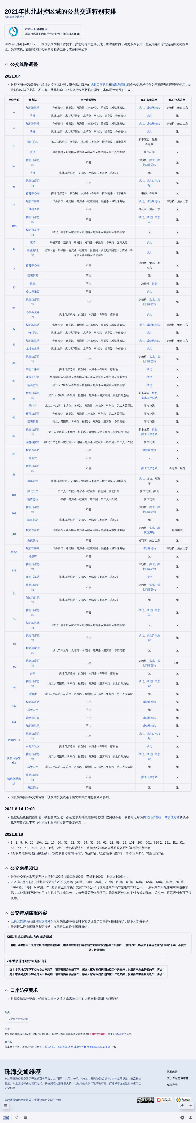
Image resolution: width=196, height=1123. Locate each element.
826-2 (14, 552)
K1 (14, 618)
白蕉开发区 (32, 746)
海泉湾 (33, 556)
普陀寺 (33, 405)
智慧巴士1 (14, 740)
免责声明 (172, 1084)
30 (14, 287)
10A (14, 225)
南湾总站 (32, 499)
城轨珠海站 (119, 84)
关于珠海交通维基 (177, 1078)
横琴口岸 (32, 709)
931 (14, 570)
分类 (7, 1012)
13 (14, 269)
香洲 (32, 115)
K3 (14, 644)
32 (14, 328)
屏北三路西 (32, 369)
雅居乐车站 (32, 576)
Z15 (14, 721)
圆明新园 (32, 275)
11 (14, 248)
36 (14, 399)
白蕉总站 (32, 540)
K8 (14, 687)
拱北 (141, 107)
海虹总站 (32, 141)
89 (14, 454)
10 (14, 205)
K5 (14, 667)
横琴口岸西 (32, 413)
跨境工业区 (32, 377)
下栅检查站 (32, 209)
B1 (14, 593)
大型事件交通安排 (18, 1019)
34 (14, 362)
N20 (13, 705)
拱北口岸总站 (99, 84)
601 (14, 534)
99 (14, 474)
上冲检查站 (32, 348)
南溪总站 (32, 385)
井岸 (32, 673)
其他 (121, 1033)
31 (14, 308)
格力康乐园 (32, 291)
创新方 (33, 458)
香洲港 (31, 250)
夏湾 (32, 152)
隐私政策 (172, 1071)
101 (14, 495)
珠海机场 (32, 519)
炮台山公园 (32, 717)
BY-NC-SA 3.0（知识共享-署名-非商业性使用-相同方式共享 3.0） (75, 1046)
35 (14, 381)
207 (14, 513)
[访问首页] (6, 1117)
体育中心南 (32, 193)
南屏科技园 (32, 442)
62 (14, 417)
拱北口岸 (32, 491)
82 (14, 435)
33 (14, 344)
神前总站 (32, 332)
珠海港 (33, 693)
